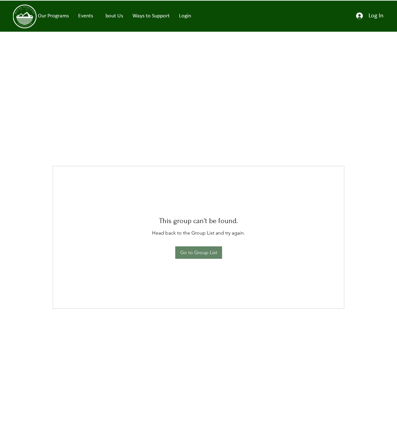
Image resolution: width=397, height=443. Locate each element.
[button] (86, 16)
